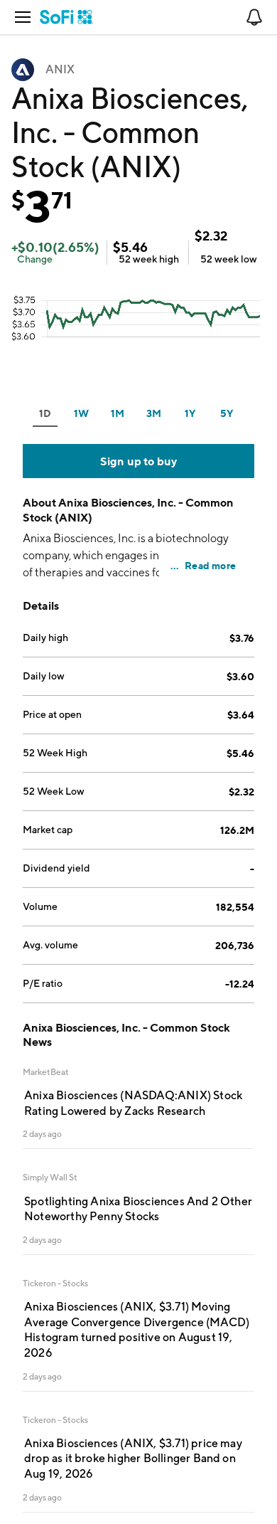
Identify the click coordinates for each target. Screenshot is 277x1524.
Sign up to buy (139, 461)
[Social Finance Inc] (66, 17)
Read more (210, 565)
